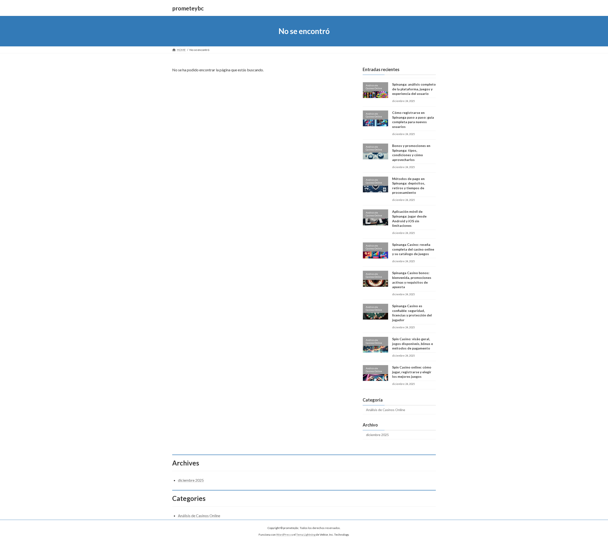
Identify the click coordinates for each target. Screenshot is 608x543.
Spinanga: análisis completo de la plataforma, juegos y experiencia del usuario (414, 89)
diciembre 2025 (377, 435)
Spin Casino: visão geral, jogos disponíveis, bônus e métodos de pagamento (412, 343)
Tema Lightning (305, 535)
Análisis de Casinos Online (385, 410)
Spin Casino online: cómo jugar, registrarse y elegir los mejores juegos (411, 371)
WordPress (283, 535)
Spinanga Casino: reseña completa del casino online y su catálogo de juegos (413, 249)
